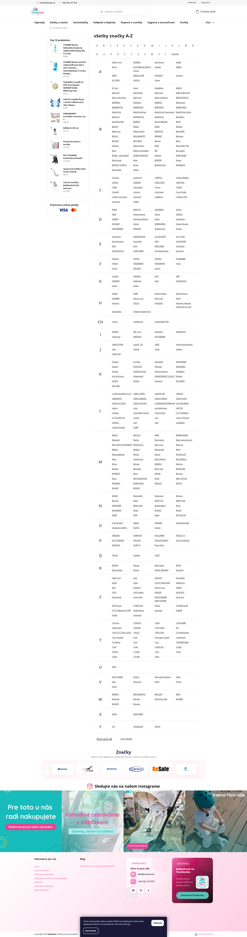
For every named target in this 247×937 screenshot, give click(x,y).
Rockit (136, 570)
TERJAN (137, 627)
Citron (157, 187)
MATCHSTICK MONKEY (122, 444)
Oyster (158, 527)
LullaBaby (180, 422)
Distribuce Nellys (140, 219)
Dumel (179, 228)
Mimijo (136, 464)
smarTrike (137, 597)
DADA (114, 209)
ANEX (114, 75)
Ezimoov (180, 251)
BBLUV (115, 126)
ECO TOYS (180, 236)
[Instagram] (141, 890)
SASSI (114, 583)
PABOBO (116, 535)
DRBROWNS (160, 224)
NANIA (115, 496)
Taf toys (115, 623)
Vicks (178, 677)
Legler (115, 408)
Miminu (179, 464)
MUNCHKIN (138, 483)
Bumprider (116, 170)
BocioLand (116, 160)
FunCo (157, 268)
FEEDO (136, 258)
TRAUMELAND (182, 642)
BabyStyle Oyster (183, 112)
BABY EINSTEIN (183, 93)
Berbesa (179, 136)
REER (178, 565)
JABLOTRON (117, 344)
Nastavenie (90, 930)
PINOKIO (116, 545)
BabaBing (159, 88)
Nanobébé (137, 496)
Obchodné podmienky (44, 874)
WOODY (115, 704)
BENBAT (158, 136)
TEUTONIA (159, 627)
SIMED (179, 587)
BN (156, 150)
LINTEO (179, 408)
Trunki (179, 647)
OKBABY (158, 523)
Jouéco (179, 349)
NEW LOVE (138, 505)
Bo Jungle (180, 150)
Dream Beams (182, 224)
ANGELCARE (138, 75)
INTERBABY (160, 336)
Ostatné (175, 54)
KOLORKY (180, 381)
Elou (135, 246)
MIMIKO (158, 464)
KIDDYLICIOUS (139, 371)
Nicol (178, 505)
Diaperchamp (139, 214)
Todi (135, 637)
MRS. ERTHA (181, 478)
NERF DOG (180, 500)
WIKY (178, 694)
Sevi (114, 587)
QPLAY (115, 555)
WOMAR (179, 699)
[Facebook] (133, 890)
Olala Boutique (182, 523)
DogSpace (180, 219)
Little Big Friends (141, 413)
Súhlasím (157, 923)
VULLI (114, 686)
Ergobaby (180, 246)
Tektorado (116, 627)
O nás (36, 866)
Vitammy (137, 681)
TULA (178, 652)
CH (152, 45)
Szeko (114, 615)
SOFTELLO (116, 605)
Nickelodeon (160, 505)
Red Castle (159, 565)
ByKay (136, 170)
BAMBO (136, 121)
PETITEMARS (118, 540)
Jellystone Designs (184, 344)
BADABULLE (138, 117)
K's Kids (136, 361)
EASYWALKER (139, 236)
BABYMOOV (138, 107)
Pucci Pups (159, 545)
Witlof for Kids (161, 699)
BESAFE (115, 141)
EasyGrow (116, 236)
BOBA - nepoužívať (120, 155)
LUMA (135, 427)
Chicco (115, 321)
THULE (136, 632)
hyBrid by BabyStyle (142, 311)
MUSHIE (158, 483)
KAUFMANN (181, 361)
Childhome (138, 321)
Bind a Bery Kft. (182, 145)
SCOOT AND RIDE (162, 583)
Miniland (137, 469)
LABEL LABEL (139, 393)
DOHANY (116, 224)
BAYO (178, 121)
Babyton (116, 117)
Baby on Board (161, 97)
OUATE (136, 527)
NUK (135, 515)
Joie (114, 349)
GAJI (157, 276)
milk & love (138, 459)
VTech (178, 681)
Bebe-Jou (116, 131)
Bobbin (158, 155)
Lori (156, 417)
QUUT (157, 555)
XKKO (114, 714)
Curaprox (116, 201)
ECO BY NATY (160, 236)
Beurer (158, 141)
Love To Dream (182, 417)
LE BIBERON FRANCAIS (165, 403)
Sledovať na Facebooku (192, 895)
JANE (157, 344)
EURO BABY (138, 251)
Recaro (136, 565)
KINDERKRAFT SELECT (165, 376)
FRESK (115, 263)
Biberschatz (138, 145)
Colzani (136, 192)
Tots (135, 642)
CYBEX (136, 201)
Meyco (157, 454)
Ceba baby (137, 187)
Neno (135, 500)
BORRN (158, 160)
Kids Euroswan (161, 371)
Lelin (135, 408)
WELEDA (158, 694)
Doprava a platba (41, 870)
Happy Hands (160, 293)
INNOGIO (137, 336)
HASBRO (116, 298)
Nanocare (159, 496)
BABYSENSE (181, 107)
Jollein (136, 349)
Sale (135, 578)
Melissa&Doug (118, 454)
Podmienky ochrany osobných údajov (50, 878)
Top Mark (116, 642)
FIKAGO (158, 258)
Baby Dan (159, 93)
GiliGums (137, 281)
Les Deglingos (161, 408)
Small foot (116, 597)
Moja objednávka (41, 890)
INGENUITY (181, 331)
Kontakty (38, 882)
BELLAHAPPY (139, 136)
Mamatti (116, 440)
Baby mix (137, 97)
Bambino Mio (118, 121)
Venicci (136, 677)
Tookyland (180, 637)
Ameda (158, 67)
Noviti (178, 510)
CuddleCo (159, 197)
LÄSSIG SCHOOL (119, 403)
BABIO (179, 88)
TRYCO (115, 652)
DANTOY (137, 209)
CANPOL (158, 177)
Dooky (136, 224)
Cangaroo (137, 177)
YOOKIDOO (138, 726)
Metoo (136, 454)
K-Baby (115, 361)
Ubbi (114, 666)
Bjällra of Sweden (141, 150)
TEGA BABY (181, 623)
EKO (114, 246)
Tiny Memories (182, 632)
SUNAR (179, 610)
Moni (135, 473)
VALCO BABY (117, 677)
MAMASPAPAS (182, 435)
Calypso (115, 177)
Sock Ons (180, 597)
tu (129, 924)
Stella (157, 605)
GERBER (116, 281)
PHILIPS (137, 540)
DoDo (157, 219)
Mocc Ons (159, 469)
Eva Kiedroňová (161, 251)
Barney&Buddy (161, 121)
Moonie (179, 473)
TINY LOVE (159, 632)
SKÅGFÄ (158, 592)
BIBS (157, 145)
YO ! (113, 726)
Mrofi (157, 478)
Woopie (136, 704)
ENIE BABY (159, 246)
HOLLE (136, 303)
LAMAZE (179, 393)
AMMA (178, 67)
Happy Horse (181, 293)
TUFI (157, 652)
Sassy (135, 583)
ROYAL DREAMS (161, 570)
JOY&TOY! (116, 354)
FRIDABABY (138, 263)
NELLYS (115, 500)
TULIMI (136, 656)
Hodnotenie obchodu (43, 886)
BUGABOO (180, 165)
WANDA (115, 694)
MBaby (115, 449)
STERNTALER (182, 605)
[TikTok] (148, 890)
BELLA (115, 136)
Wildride (115, 699)
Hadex (114, 293)
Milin (114, 459)
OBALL (136, 523)
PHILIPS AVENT (162, 540)
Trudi (135, 647)
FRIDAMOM (160, 263)
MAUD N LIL (138, 444)
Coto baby (159, 192)
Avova (157, 80)
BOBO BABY (181, 155)
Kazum (115, 366)
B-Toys (115, 88)
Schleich (137, 587)
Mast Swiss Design (184, 440)
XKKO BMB (138, 714)
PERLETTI (180, 535)
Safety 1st (116, 578)
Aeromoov (159, 62)
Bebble (179, 126)
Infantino (159, 331)
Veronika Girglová (162, 677)
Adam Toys (117, 62)
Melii (178, 449)
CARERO (137, 182)
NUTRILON (181, 515)
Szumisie (137, 615)
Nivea (135, 510)
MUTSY (179, 483)
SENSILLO (180, 583)
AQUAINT (159, 75)
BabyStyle (116, 112)
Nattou (179, 496)
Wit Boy (136, 699)
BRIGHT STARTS (119, 165)
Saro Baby (180, 578)
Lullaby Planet (118, 427)
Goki (157, 281)
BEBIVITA (159, 131)
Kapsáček (159, 361)
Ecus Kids (137, 241)
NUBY (114, 515)
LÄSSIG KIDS (181, 398)
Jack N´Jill (138, 344)
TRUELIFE (159, 647)
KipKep (179, 376)
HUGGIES (159, 303)
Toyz (157, 642)
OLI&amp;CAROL (119, 527)
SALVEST (158, 578)
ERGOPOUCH (118, 251)
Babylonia (180, 102)
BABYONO (159, 107)
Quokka (136, 555)
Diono (157, 214)
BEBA (157, 126)
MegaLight (159, 449)
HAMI (135, 293)
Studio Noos (138, 610)
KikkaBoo (180, 371)
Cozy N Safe (181, 192)
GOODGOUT (181, 281)
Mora (114, 478)
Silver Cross (160, 587)
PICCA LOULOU (182, 540)
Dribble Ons (160, 228)
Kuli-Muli (116, 386)
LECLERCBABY (182, 403)
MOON (158, 473)
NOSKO (158, 510)
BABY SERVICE (182, 97)
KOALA (136, 381)
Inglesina (116, 336)
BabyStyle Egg (139, 112)
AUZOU (136, 80)
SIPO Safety (138, 592)
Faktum (115, 258)
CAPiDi (115, 182)
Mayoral (179, 444)
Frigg (178, 263)
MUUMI (115, 488)
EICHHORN (181, 241)
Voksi (157, 681)
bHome (115, 145)
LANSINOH (117, 398)
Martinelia (159, 440)
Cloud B (115, 192)
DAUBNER (159, 209)
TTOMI (136, 652)
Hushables (116, 311)
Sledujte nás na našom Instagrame (127, 786)
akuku (178, 62)
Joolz (157, 349)
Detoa (178, 209)
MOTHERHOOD (140, 478)
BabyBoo (137, 102)
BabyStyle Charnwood (164, 112)
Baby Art (116, 93)
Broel (135, 165)
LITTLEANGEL (182, 413)
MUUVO (136, 488)
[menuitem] (39, 22)
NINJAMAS (116, 510)
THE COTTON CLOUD (121, 632)
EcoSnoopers (118, 241)
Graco (114, 286)
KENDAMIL (181, 366)
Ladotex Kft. (160, 393)
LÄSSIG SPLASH (140, 403)
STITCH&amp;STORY (121, 610)
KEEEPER (137, 366)
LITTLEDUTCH (118, 417)
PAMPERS (137, 535)
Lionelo (115, 413)
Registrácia (205, 2)
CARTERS (180, 182)
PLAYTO (136, 545)
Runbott (180, 570)
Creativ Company (119, 197)
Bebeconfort (139, 131)
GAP (178, 276)
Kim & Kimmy (118, 376)
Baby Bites (138, 93)
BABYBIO (116, 102)
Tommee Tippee (162, 637)
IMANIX (115, 331)
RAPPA (115, 565)
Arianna (179, 75)
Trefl (114, 647)
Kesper (115, 371)
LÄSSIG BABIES (139, 398)
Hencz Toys (138, 298)
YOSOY (157, 726)
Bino (114, 150)
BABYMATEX (117, 107)
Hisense (115, 303)
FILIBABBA (181, 258)
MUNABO (116, 483)
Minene (115, 469)
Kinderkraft (138, 376)
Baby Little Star (119, 97)
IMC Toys (137, 331)
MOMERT (116, 473)
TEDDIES (137, 623)
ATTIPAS (116, 80)
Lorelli (136, 417)
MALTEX (136, 435)
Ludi (156, 422)
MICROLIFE (181, 454)
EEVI (157, 241)
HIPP (178, 298)
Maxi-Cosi (159, 444)
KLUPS (115, 381)
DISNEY (115, 219)
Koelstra (158, 381)
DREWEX (137, 228)
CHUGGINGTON (162, 321)
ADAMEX (137, 62)
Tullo (157, 656)
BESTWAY (137, 141)
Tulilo (114, 656)
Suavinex (158, 610)
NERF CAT (159, 500)
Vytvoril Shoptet (205, 934)
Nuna (157, 515)
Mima (114, 464)
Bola (135, 160)
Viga (114, 681)
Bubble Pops (160, 165)
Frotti (114, 268)
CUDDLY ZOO (181, 197)
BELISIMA (180, 131)
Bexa (178, 141)
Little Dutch (160, 413)
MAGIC (115, 435)
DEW (114, 214)
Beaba (136, 126)
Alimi (114, 67)
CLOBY (179, 187)
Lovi (135, 422)
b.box (135, 88)
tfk (177, 627)
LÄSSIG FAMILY (161, 398)
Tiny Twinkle (117, 637)
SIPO (114, 592)
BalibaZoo (159, 117)
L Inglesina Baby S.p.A (121, 393)
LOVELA (115, 422)
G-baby (115, 276)
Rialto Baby (117, 570)
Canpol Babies (182, 177)
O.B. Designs (117, 523)
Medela (136, 449)
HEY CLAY (159, 298)
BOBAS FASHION (140, 155)
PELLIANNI (160, 535)
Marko (136, 440)
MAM (157, 435)
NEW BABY (116, 505)
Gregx (135, 286)
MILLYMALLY (181, 459)
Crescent (137, 197)
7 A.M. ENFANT (126, 739)
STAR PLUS (138, 605)
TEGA (157, 623)
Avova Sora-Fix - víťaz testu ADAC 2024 (97, 866)
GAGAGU (137, 276)
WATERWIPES (139, 694)
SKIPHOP (180, 592)
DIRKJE (179, 214)
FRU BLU (137, 268)
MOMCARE (180, 469)
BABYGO (158, 102)
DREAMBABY (117, 228)
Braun (178, 160)
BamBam (180, 117)
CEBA (114, 187)
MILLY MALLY (160, 459)
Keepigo (158, 366)
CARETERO (160, 182)
